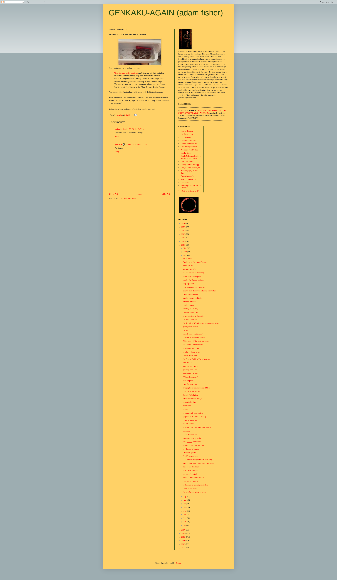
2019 (183, 230)
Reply (117, 136)
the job (185, 330)
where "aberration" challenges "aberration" (199, 463)
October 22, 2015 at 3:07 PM (133, 129)
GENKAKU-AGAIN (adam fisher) (166, 12)
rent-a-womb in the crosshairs (194, 287)
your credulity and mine (192, 366)
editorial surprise (189, 301)
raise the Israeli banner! (191, 391)
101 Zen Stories (187, 134)
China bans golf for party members (196, 341)
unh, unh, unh (188, 362)
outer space (187, 431)
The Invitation (186, 153)
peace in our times (190, 488)
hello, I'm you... (189, 265)
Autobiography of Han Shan (189, 171)
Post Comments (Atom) (128, 198)
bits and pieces (188, 380)
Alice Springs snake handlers (126, 72)
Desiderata (185, 182)
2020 (183, 227)
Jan (185, 525)
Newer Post (113, 194)
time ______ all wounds (192, 441)
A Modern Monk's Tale (189, 149)
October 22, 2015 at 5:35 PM (136, 144)
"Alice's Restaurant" (190, 377)
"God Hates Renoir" (190, 434)
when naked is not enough (192, 398)
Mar (185, 518)
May (185, 511)
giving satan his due (190, 326)
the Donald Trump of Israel (193, 344)
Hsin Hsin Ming (187, 161)
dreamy (186, 409)
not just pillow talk (190, 474)
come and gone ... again (192, 438)
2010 (183, 544)
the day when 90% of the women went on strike (201, 323)
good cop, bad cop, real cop (193, 445)
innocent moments (190, 420)
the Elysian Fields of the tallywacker (196, 359)
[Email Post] (135, 115)
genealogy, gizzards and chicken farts (197, 427)
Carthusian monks (187, 176)
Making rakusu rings (188, 179)
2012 (183, 537)
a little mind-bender (190, 373)
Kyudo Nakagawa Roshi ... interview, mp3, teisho (191, 157)
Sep (185, 496)
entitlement (187, 405)
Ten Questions (186, 137)
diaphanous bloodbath (191, 348)
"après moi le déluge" (191, 481)
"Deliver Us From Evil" (190, 191)
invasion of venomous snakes (194, 337)
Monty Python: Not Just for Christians (191, 186)
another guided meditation (192, 298)
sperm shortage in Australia (193, 316)
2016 (183, 241)
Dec (185, 248)
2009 (183, 547)
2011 (183, 540)
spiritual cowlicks (189, 269)
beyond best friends (190, 355)
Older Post (166, 194)
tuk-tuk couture (188, 423)
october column (189, 305)
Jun (185, 507)
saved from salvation (190, 470)
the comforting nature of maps (194, 492)
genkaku (118, 144)
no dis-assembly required (192, 276)
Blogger (179, 563)
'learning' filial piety (190, 395)
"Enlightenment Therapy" (190, 164)
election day (187, 258)
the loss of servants (190, 319)
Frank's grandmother (190, 456)
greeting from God (190, 369)
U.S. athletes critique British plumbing (197, 459)
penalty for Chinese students (193, 280)
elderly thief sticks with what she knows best (199, 290)
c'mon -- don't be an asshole (193, 477)
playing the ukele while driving (194, 416)
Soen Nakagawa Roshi (189, 146)
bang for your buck (190, 384)
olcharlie (118, 129)
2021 (183, 223)
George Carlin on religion (190, 167)
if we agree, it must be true (193, 413)
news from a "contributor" (193, 334)
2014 (183, 530)
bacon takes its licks (190, 294)
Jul (185, 503)
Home (140, 194)
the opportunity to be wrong (193, 272)
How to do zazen (187, 131)
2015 (183, 245)
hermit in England (190, 402)
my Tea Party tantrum (191, 449)
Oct (185, 255)
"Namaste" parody (190, 452)
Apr (185, 514)
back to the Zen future (191, 466)
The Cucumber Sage (188, 140)
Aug (185, 500)
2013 (183, 533)
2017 (183, 237)
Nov (185, 251)
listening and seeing (190, 308)
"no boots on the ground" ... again (195, 262)
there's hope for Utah (191, 312)
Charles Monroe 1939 (189, 143)
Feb (185, 521)
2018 (183, 234)
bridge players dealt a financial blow (196, 387)
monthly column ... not (191, 352)
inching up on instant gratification (195, 485)
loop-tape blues (188, 283)
